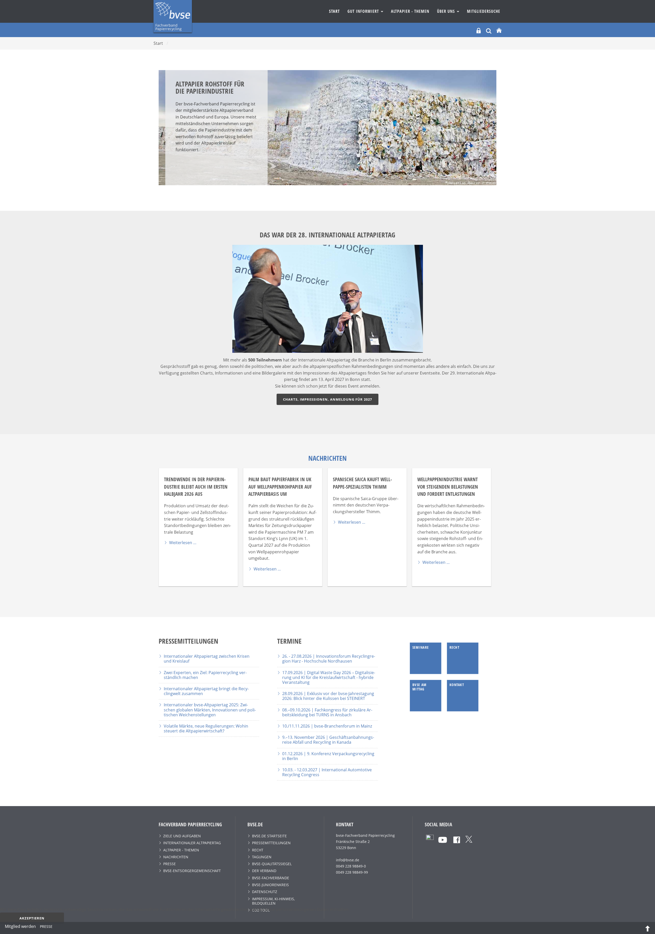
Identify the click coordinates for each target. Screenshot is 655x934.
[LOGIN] (479, 31)
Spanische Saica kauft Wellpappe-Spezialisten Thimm (362, 483)
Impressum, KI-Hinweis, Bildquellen (273, 901)
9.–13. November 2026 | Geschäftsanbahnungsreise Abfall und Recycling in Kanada (328, 739)
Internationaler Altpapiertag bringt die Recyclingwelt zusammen (206, 691)
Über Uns (446, 11)
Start (334, 11)
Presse (169, 863)
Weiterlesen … (182, 542)
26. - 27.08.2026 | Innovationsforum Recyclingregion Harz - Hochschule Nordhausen (328, 658)
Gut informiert (363, 11)
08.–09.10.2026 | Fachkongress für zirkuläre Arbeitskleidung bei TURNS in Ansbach (327, 712)
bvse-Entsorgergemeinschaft (192, 870)
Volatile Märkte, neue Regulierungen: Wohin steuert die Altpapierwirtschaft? (206, 728)
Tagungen (261, 856)
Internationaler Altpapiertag (192, 842)
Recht (257, 850)
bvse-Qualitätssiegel (272, 863)
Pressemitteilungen (271, 842)
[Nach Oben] (647, 928)
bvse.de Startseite (269, 835)
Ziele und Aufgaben (182, 835)
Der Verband (264, 870)
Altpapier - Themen (410, 11)
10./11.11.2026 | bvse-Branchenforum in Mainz (327, 726)
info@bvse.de (347, 860)
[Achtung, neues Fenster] (430, 838)
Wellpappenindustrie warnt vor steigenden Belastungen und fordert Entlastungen (447, 487)
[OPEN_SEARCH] (488, 30)
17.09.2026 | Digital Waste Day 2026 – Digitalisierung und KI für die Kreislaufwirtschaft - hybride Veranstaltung (328, 677)
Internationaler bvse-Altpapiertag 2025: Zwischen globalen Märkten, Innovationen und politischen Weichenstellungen (210, 709)
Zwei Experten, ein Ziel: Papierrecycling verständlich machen (205, 675)
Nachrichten (175, 856)
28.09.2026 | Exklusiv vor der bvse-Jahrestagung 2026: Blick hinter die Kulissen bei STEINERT (328, 696)
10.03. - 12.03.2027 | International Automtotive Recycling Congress (327, 772)
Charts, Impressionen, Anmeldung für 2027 (327, 399)
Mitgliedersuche (483, 11)
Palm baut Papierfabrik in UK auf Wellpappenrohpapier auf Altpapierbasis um (280, 487)
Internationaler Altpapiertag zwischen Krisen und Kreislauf (206, 658)
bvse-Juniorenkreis (270, 884)
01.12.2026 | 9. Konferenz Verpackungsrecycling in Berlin (328, 756)
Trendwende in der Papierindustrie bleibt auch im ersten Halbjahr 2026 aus (195, 487)
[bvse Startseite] (499, 31)
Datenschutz (264, 891)
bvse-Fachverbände (270, 877)
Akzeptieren (32, 918)
